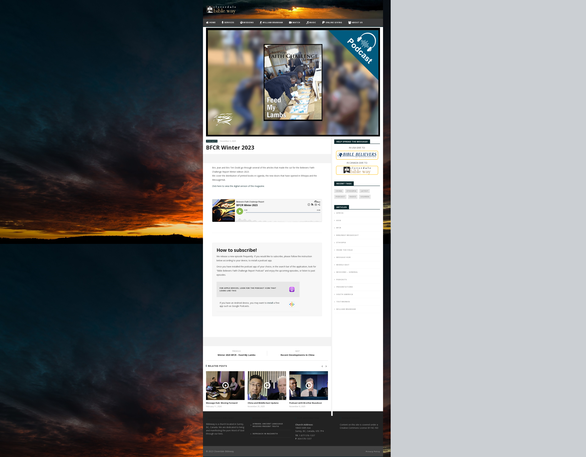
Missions (248, 22)
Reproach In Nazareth (265, 433)
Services (229, 22)
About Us (357, 22)
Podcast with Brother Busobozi (305, 403)
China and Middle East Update (263, 403)
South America (344, 294)
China (339, 191)
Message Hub (343, 257)
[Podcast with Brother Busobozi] (308, 385)
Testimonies (343, 301)
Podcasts (212, 141)
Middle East (342, 265)
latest (364, 191)
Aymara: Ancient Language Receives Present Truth (268, 425)
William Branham (272, 22)
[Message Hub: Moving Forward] (225, 385)
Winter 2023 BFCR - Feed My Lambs (236, 353)
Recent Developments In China (297, 353)
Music (312, 22)
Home (212, 22)
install (270, 302)
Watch (296, 22)
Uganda (365, 196)
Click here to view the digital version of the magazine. (238, 186)
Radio (353, 196)
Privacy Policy (373, 451)
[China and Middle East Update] (267, 385)
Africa (340, 213)
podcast (340, 196)
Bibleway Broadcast (347, 235)
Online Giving (333, 22)
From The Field (344, 250)
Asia (338, 220)
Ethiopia (351, 191)
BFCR (338, 228)
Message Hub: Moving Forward (221, 403)
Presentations (344, 287)
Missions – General (347, 272)
